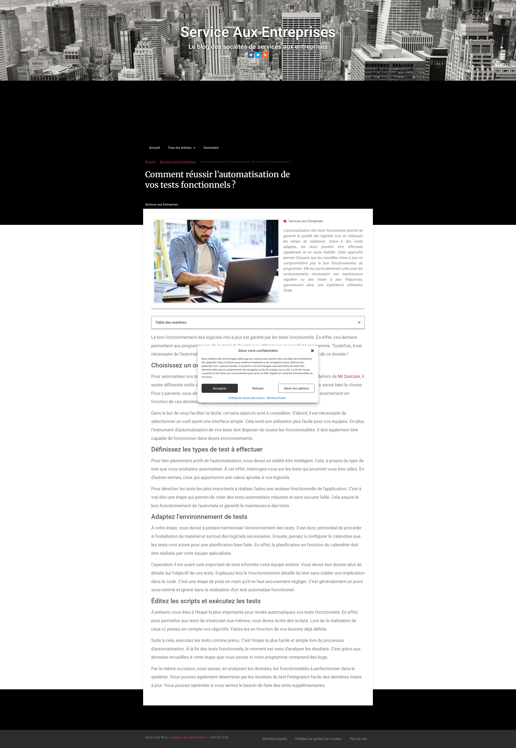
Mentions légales (276, 397)
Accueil (154, 148)
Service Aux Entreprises (258, 32)
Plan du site (358, 739)
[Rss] (265, 55)
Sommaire (211, 148)
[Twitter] (258, 55)
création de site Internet (187, 737)
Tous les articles (179, 148)
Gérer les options (296, 388)
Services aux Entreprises (178, 162)
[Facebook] (251, 55)
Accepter (220, 388)
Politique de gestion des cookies (246, 397)
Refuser (258, 388)
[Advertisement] (258, 113)
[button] (312, 351)
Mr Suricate (349, 376)
